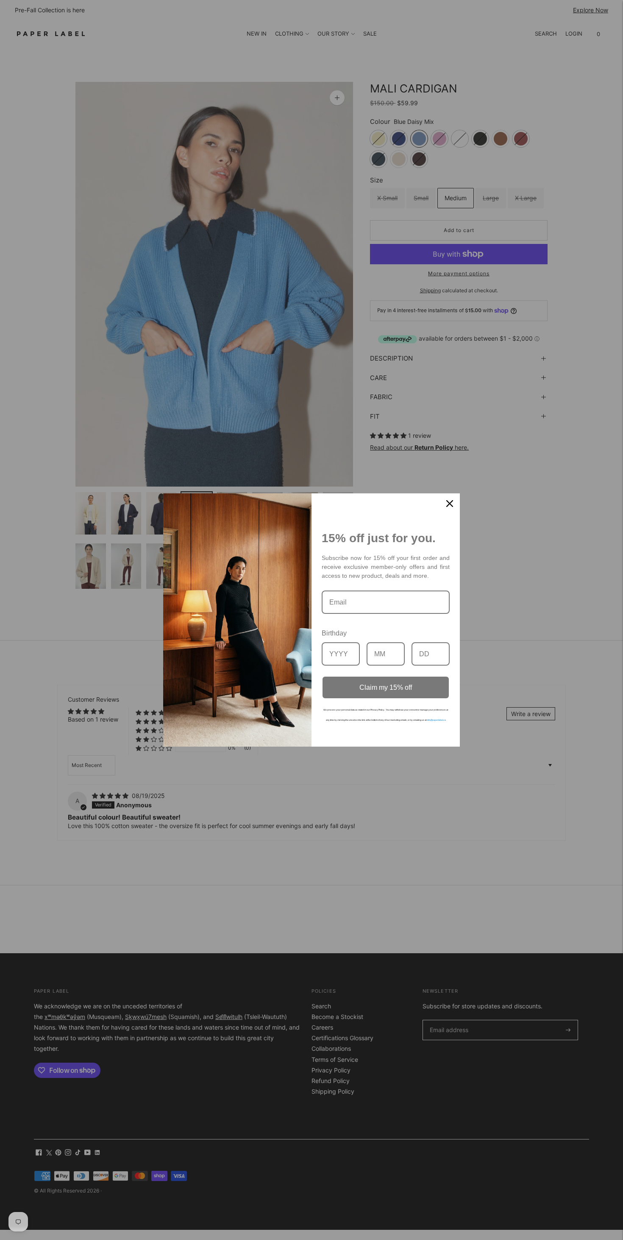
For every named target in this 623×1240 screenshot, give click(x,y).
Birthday (334, 633)
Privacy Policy (377, 709)
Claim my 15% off (385, 687)
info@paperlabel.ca (436, 720)
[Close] (449, 503)
